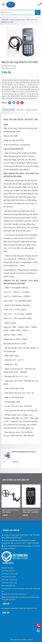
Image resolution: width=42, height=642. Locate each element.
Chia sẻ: (4, 103)
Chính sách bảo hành (9, 577)
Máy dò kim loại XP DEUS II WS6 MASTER (11, 511)
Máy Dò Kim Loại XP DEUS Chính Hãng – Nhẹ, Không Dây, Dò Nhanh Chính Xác (31, 511)
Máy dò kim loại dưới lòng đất (16, 480)
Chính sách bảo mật (8, 571)
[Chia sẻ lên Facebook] (9, 102)
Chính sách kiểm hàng (9, 583)
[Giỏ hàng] (38, 4)
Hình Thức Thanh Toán (9, 580)
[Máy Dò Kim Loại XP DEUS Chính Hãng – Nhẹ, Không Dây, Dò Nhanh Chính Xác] (31, 496)
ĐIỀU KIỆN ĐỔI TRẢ (8, 585)
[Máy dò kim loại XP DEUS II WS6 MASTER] (11, 496)
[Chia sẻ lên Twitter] (13, 102)
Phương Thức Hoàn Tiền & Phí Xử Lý (14, 594)
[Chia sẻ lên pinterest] (17, 102)
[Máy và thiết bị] (10, 5)
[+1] (22, 102)
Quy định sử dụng (7, 568)
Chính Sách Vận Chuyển (10, 574)
